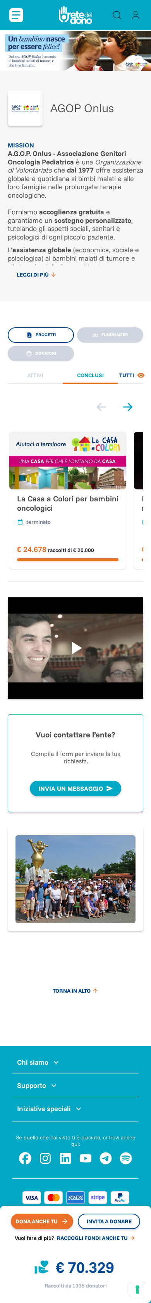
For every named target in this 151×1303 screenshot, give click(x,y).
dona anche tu (36, 1221)
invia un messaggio (70, 788)
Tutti (127, 375)
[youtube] (85, 1158)
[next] (128, 407)
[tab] (35, 375)
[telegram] (105, 1158)
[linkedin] (65, 1158)
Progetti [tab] (46, 334)
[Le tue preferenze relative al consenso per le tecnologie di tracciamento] (137, 1289)
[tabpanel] (75, 466)
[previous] (101, 407)
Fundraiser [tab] (114, 334)
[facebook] (25, 1158)
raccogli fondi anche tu (92, 1238)
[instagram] (45, 1158)
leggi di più (33, 274)
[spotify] (126, 1158)
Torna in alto (72, 990)
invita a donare (109, 1221)
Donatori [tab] (45, 353)
